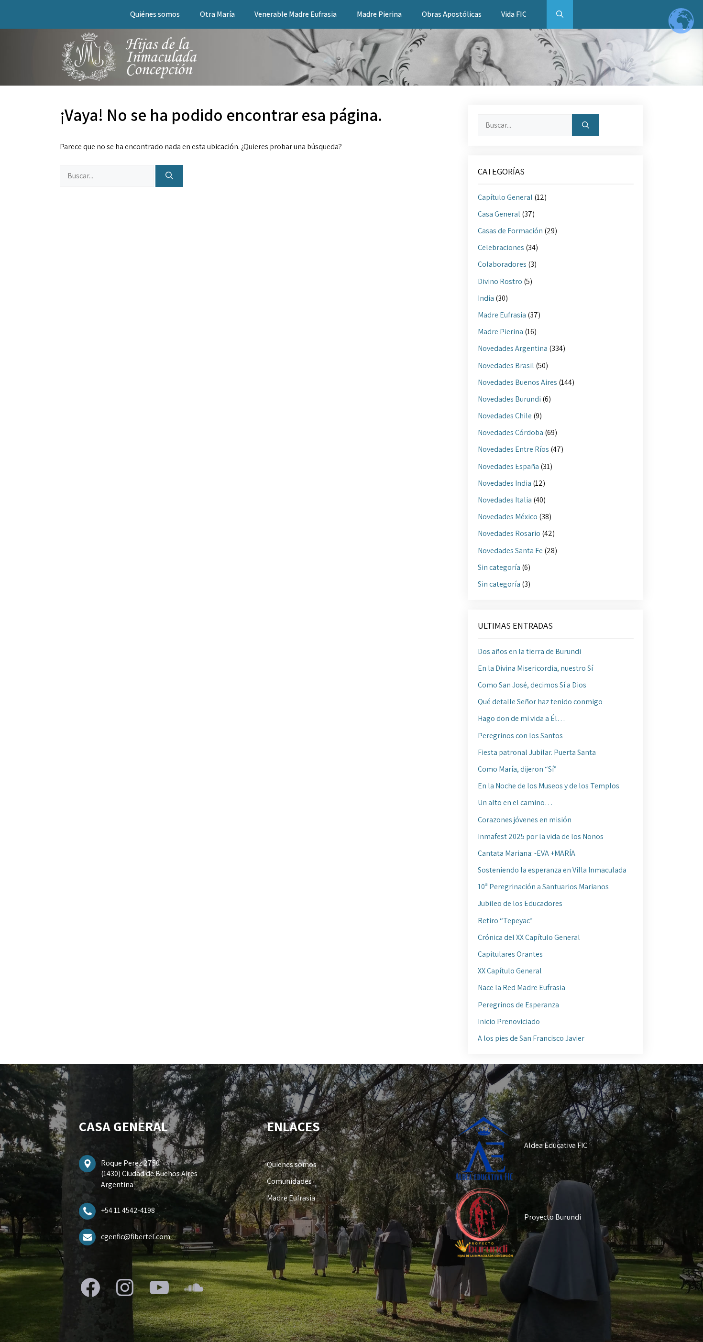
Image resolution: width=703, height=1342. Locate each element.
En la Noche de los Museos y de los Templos (548, 786)
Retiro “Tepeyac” (505, 921)
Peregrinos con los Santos (520, 736)
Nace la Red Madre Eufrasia (521, 987)
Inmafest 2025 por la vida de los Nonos (541, 836)
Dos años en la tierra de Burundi (529, 651)
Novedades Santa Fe (510, 551)
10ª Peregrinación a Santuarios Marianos (543, 887)
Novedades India (504, 483)
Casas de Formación (510, 231)
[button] (560, 14)
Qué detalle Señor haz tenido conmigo (540, 702)
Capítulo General (505, 197)
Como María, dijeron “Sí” (517, 769)
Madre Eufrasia (502, 315)
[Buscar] (169, 176)
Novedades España (508, 466)
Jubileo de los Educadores (520, 903)
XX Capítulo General (510, 971)
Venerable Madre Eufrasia (295, 14)
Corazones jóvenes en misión (524, 820)
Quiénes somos (155, 14)
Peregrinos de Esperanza (518, 1005)
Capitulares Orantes (510, 954)
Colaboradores (502, 264)
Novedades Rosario (509, 533)
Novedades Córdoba (510, 432)
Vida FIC (514, 14)
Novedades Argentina (513, 348)
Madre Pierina (379, 14)
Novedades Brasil (506, 365)
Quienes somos (292, 1164)
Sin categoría (499, 567)
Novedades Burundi (509, 399)
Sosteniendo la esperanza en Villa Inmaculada (552, 870)
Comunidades (289, 1181)
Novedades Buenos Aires (517, 382)
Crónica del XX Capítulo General (529, 937)
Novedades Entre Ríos (513, 449)
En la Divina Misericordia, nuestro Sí (535, 668)
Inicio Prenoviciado (509, 1021)
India (486, 298)
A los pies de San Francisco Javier (531, 1038)
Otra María (217, 14)
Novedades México (508, 517)
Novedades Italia (505, 500)
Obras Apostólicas (452, 14)
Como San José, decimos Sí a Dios (532, 685)
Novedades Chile (505, 416)
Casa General (499, 214)
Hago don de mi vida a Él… (521, 718)
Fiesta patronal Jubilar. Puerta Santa (537, 752)
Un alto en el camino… (515, 802)
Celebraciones (501, 247)
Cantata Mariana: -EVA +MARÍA (526, 853)
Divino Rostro (500, 281)
